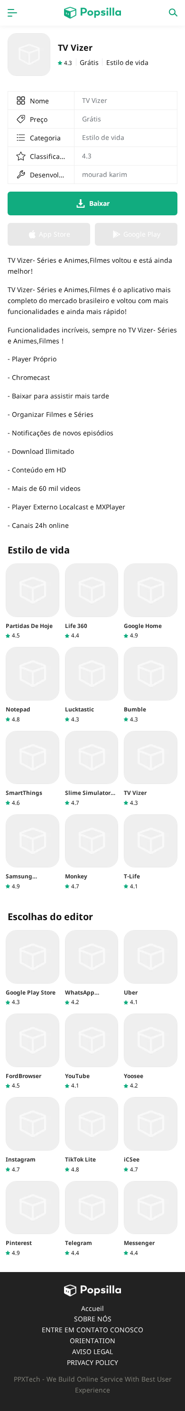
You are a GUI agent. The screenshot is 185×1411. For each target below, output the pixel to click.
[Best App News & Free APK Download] (92, 13)
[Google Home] (150, 601)
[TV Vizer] (150, 769)
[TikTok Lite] (92, 1135)
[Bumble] (150, 685)
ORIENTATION (92, 1340)
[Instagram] (32, 1135)
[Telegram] (92, 1219)
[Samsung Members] (32, 852)
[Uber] (150, 968)
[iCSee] (150, 1135)
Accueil (92, 1308)
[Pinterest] (32, 1219)
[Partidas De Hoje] (32, 601)
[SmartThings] (32, 769)
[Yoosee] (150, 1051)
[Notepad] (32, 685)
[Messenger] (150, 1219)
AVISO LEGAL (92, 1351)
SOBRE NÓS (92, 1318)
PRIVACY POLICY (92, 1362)
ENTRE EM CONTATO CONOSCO (92, 1329)
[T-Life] (150, 852)
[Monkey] (92, 852)
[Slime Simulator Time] (92, 769)
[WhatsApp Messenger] (92, 968)
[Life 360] (92, 601)
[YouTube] (92, 1051)
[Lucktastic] (92, 685)
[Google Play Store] (32, 968)
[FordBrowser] (32, 1051)
